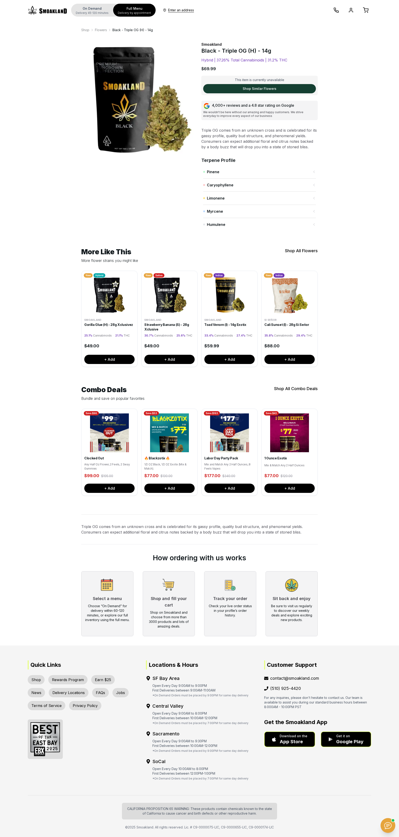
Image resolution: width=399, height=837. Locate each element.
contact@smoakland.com (294, 678)
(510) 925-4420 (285, 688)
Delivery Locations (68, 692)
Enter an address (181, 10)
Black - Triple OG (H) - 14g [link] (132, 30)
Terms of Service (46, 705)
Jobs (120, 692)
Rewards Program (68, 679)
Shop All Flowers (301, 250)
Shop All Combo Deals (296, 388)
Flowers (101, 30)
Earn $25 (103, 679)
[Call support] (336, 10)
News (36, 692)
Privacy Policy (85, 705)
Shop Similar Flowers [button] (259, 89)
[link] (85, 30)
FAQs (100, 692)
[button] (289, 739)
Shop (85, 30)
